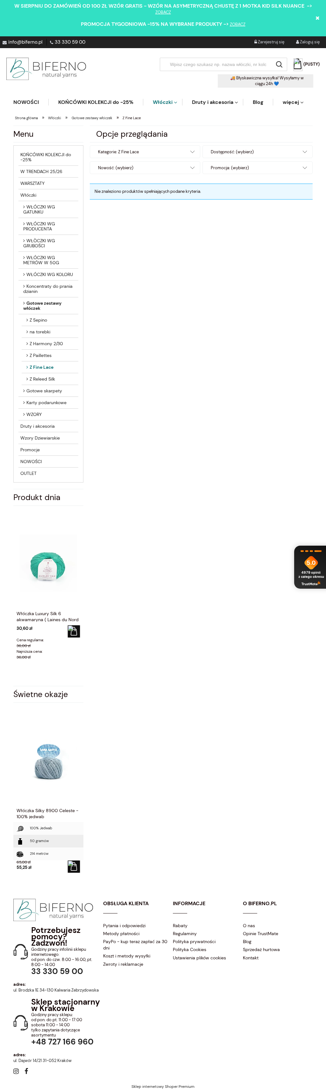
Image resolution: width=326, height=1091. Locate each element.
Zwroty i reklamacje (123, 964)
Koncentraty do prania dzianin (48, 288)
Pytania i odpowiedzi (124, 925)
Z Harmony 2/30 (46, 343)
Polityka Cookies (189, 949)
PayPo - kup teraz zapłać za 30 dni (135, 945)
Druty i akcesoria (37, 426)
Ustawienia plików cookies (199, 958)
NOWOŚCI (31, 461)
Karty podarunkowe (46, 402)
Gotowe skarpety (44, 391)
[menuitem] (30, 102)
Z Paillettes (41, 355)
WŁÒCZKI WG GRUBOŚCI (39, 243)
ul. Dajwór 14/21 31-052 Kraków (42, 1060)
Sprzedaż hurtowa (261, 949)
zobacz (163, 12)
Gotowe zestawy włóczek (42, 305)
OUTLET (28, 473)
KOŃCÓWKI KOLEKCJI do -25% (45, 157)
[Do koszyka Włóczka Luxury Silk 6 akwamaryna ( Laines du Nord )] (73, 631)
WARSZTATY (32, 183)
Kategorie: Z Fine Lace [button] (118, 152)
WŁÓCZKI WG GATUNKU (39, 209)
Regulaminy (185, 933)
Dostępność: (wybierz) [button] (232, 152)
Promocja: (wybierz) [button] (230, 168)
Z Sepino (38, 320)
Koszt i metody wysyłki (126, 956)
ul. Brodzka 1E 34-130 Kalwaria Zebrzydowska (56, 990)
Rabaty (180, 925)
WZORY (34, 414)
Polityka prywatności (194, 941)
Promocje (30, 450)
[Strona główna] (46, 69)
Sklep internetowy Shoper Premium (163, 1086)
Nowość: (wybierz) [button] (115, 168)
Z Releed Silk (42, 379)
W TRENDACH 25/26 (41, 171)
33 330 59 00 (70, 42)
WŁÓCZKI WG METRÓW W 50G (41, 260)
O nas (249, 925)
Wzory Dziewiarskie (40, 438)
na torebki (40, 332)
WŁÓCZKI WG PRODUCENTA (39, 226)
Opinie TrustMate (260, 933)
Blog (247, 941)
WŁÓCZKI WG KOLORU (49, 274)
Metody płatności (121, 933)
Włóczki (28, 195)
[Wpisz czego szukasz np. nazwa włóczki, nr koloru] (279, 64)
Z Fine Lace (41, 367)
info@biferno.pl (25, 42)
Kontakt (251, 958)
